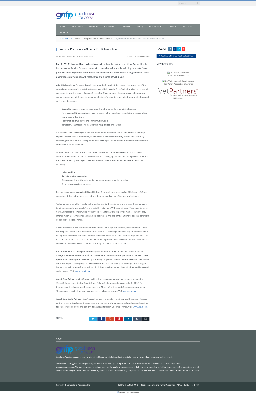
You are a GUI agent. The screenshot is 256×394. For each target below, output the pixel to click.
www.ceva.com (140, 307)
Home (62, 27)
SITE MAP (196, 385)
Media (173, 27)
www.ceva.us (129, 291)
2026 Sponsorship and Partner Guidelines (158, 385)
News (92, 27)
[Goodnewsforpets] (75, 15)
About (62, 32)
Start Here (77, 27)
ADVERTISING (183, 385)
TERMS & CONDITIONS (128, 385)
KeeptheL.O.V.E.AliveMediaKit (138, 56)
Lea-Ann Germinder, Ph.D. (69, 56)
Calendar (109, 27)
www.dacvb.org (82, 271)
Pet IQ (140, 27)
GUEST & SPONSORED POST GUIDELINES (176, 56)
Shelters (187, 27)
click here (195, 371)
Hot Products (156, 27)
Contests (125, 27)
